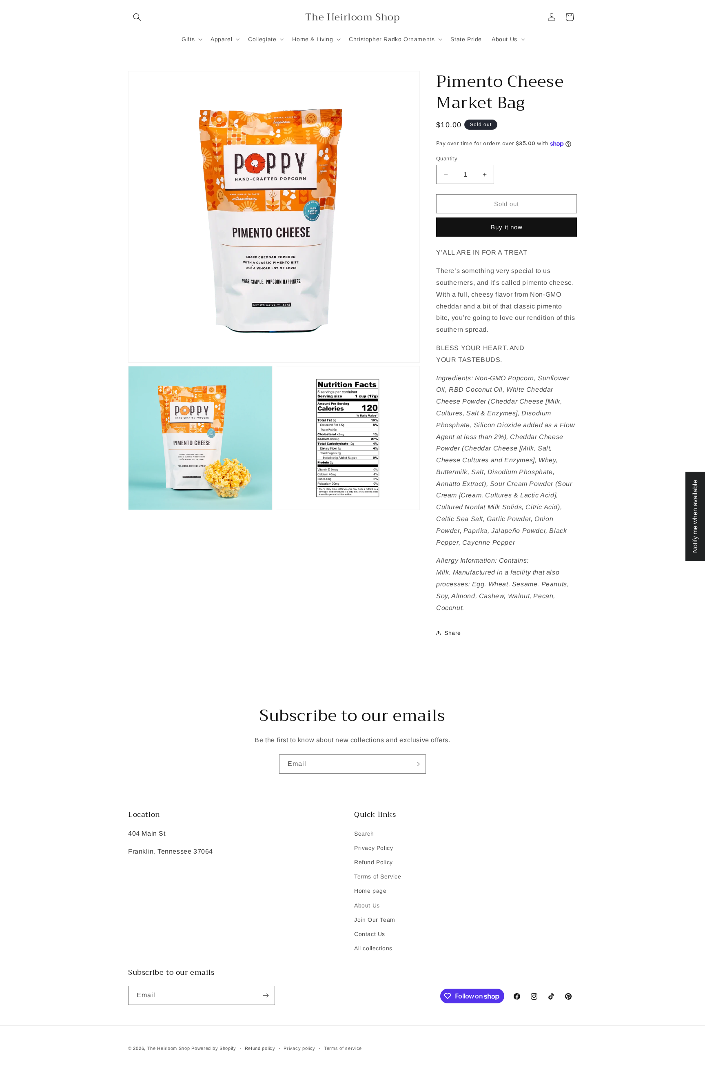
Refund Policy (373, 862)
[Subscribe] (417, 764)
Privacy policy (299, 1048)
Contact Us (369, 934)
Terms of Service (377, 876)
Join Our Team (374, 919)
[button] (137, 17)
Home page (370, 890)
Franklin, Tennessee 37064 (170, 851)
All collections (373, 948)
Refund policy (260, 1048)
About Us (367, 905)
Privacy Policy (373, 848)
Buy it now (507, 227)
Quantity (446, 158)
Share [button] (452, 633)
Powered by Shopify (213, 1048)
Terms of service (343, 1048)
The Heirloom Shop (168, 1048)
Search (364, 833)
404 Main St (147, 833)
